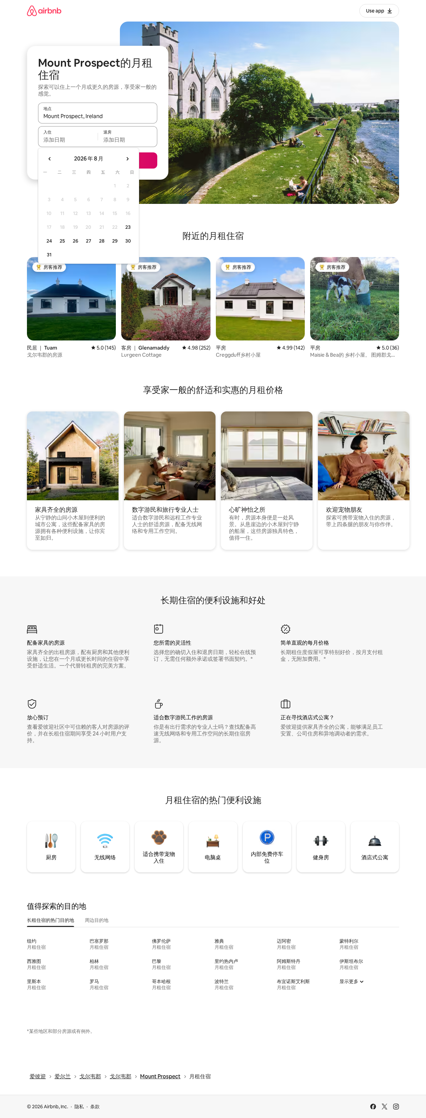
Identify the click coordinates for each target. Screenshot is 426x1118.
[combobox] (97, 116)
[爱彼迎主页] (44, 10)
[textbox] (67, 140)
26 (75, 241)
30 (128, 241)
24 (49, 241)
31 (49, 255)
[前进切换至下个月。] (127, 159)
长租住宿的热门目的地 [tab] (50, 920)
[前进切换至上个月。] (50, 159)
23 (128, 227)
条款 (95, 1107)
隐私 (79, 1107)
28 (101, 241)
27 (88, 241)
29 (115, 241)
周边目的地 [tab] (96, 920)
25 (62, 241)
